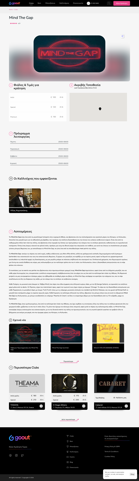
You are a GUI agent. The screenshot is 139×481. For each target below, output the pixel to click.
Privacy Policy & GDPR (112, 446)
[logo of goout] (20, 438)
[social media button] (10, 455)
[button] (100, 108)
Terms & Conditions (111, 451)
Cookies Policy (110, 456)
